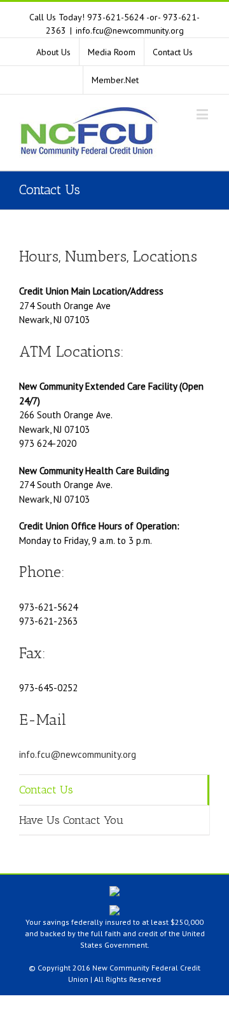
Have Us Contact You (71, 820)
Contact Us (46, 790)
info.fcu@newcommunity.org (130, 30)
